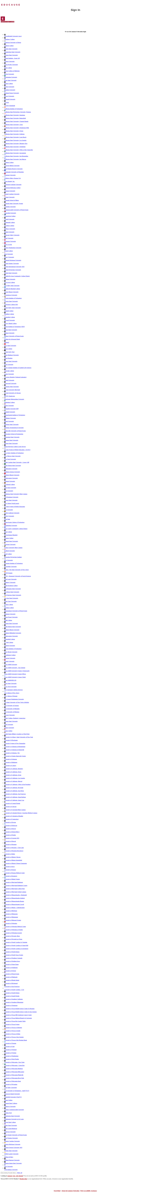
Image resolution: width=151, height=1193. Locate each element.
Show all (19, 1172)
